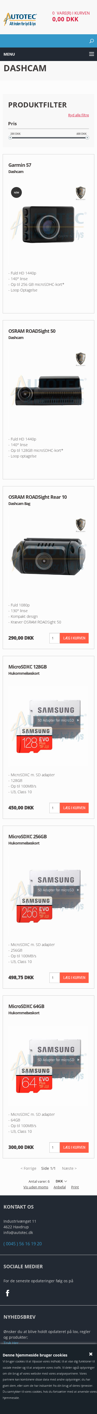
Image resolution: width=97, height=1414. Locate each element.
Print (75, 1187)
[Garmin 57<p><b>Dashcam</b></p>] (48, 224)
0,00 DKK (65, 19)
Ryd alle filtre (78, 115)
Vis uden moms (35, 1187)
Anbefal (60, 1187)
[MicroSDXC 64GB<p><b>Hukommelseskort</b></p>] (48, 1065)
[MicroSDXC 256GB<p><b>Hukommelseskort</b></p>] (48, 895)
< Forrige (28, 1168)
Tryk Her (11, 1342)
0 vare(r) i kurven (71, 13)
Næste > (69, 1168)
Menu (9, 54)
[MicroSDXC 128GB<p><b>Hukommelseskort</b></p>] (48, 725)
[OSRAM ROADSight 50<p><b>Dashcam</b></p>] (48, 390)
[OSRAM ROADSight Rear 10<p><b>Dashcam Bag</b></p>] (48, 556)
